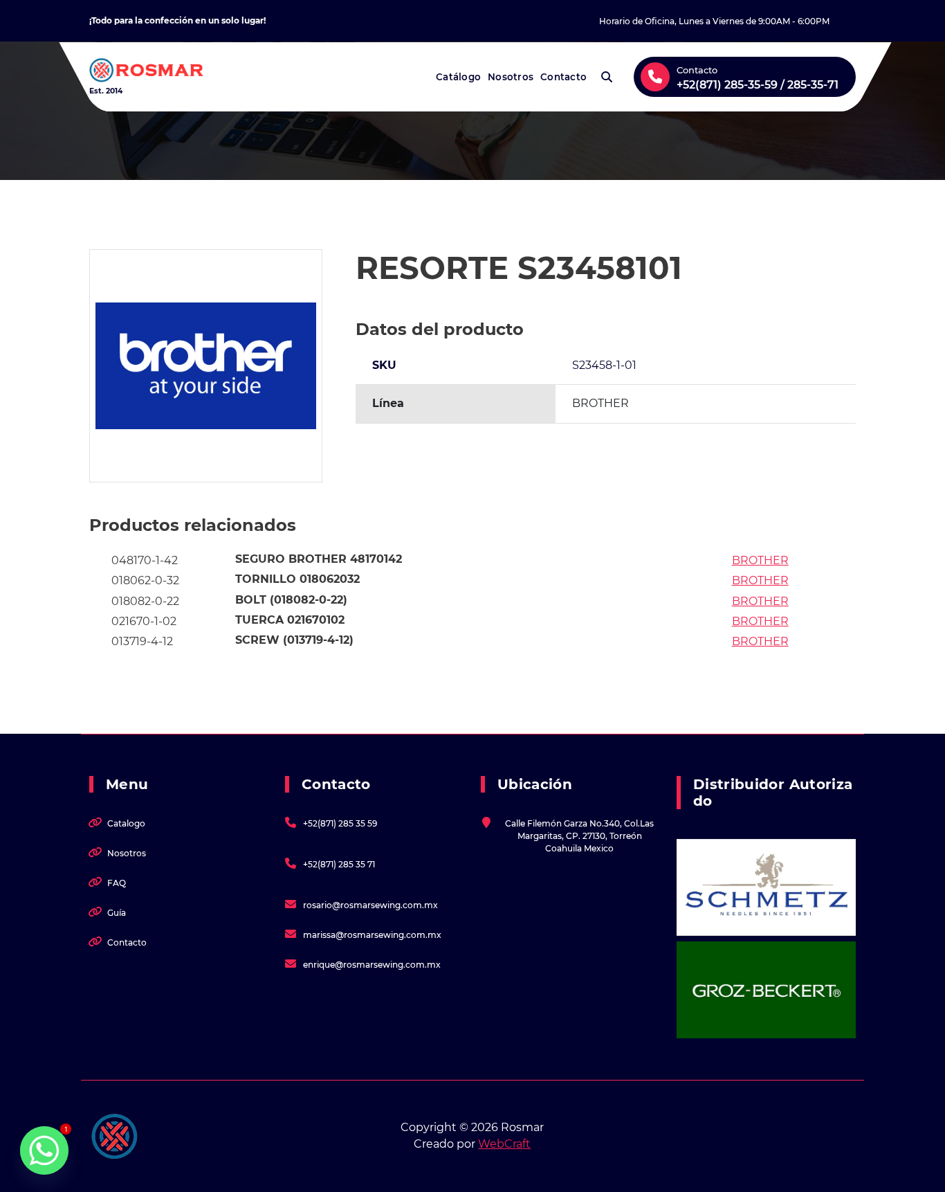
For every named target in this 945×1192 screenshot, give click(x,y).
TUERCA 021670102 (290, 619)
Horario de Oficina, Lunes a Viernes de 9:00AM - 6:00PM (714, 21)
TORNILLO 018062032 (297, 579)
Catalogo (126, 823)
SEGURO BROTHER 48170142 (318, 559)
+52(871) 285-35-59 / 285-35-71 (757, 84)
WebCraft (504, 1143)
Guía (116, 912)
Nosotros (510, 76)
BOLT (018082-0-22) (291, 599)
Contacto (563, 76)
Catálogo (458, 76)
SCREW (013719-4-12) (294, 640)
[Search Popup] (606, 77)
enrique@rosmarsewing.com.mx (372, 964)
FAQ (116, 883)
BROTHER (760, 560)
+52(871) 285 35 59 (340, 823)
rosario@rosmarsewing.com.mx (370, 905)
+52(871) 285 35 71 (339, 864)
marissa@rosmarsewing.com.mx (372, 935)
